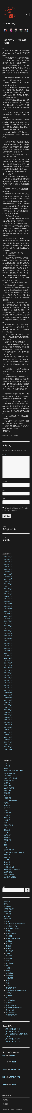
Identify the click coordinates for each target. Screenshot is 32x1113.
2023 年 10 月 (8, 609)
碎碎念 (6, 768)
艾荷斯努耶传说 (9, 850)
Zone (4, 1069)
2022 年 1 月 (8, 660)
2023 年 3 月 (8, 626)
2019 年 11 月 (8, 725)
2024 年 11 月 (8, 576)
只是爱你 (7, 783)
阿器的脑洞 (7, 798)
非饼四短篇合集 (9, 867)
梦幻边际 (7, 808)
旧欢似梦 (7, 855)
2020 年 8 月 (8, 702)
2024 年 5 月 (8, 591)
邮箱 (4, 490)
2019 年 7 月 (8, 734)
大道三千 (7, 847)
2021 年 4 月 (8, 683)
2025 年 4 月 (8, 564)
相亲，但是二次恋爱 (10, 778)
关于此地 (5, 1100)
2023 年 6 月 (8, 618)
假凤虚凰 (7, 864)
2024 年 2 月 (8, 599)
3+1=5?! (6, 860)
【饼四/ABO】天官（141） (12, 1029)
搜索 (3, 887)
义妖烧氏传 (7, 835)
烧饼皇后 (7, 803)
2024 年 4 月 (8, 594)
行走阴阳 (7, 795)
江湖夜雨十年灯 (9, 862)
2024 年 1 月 (8, 601)
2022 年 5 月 (8, 650)
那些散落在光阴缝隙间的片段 (13, 771)
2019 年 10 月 (8, 727)
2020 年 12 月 (8, 692)
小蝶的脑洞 (7, 790)
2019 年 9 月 (8, 730)
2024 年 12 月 (8, 574)
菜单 (27, 15)
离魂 (5, 822)
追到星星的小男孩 (10, 773)
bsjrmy (4, 1062)
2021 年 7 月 (8, 675)
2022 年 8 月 (8, 643)
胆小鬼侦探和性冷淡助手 (12, 869)
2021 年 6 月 (8, 678)
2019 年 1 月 (8, 747)
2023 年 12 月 (8, 604)
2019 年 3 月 (8, 744)
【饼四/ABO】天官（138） (12, 1041)
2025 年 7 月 (8, 557)
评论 (4, 454)
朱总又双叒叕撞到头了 (11, 800)
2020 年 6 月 (8, 707)
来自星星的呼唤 (9, 788)
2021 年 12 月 (8, 663)
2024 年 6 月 (8, 589)
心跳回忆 (7, 810)
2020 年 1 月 (8, 720)
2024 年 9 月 (8, 581)
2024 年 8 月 (8, 584)
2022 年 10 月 (8, 638)
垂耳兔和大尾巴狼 (10, 877)
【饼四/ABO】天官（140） (12, 1031)
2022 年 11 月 (8, 636)
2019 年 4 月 (8, 742)
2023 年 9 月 (8, 611)
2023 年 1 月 (8, 631)
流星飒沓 (7, 830)
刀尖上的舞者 (8, 825)
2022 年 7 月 (8, 646)
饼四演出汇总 (6, 1095)
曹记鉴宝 (7, 818)
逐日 (5, 842)
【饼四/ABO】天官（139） (12, 1039)
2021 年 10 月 (8, 668)
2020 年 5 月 (8, 710)
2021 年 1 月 (8, 690)
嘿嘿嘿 (12, 1055)
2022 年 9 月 (8, 641)
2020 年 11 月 (8, 695)
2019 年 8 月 (8, 732)
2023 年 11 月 (8, 606)
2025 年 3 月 (8, 567)
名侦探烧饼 (7, 813)
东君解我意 (7, 840)
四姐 (5, 845)
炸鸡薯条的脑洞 (9, 780)
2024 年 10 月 (8, 579)
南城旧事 (7, 857)
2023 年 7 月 (8, 616)
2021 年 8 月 (8, 673)
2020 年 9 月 (8, 700)
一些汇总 (7, 766)
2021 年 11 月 (8, 665)
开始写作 (5, 1104)
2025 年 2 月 (8, 569)
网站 (3, 499)
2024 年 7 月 (8, 586)
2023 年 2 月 (8, 628)
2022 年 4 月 (8, 653)
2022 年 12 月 (8, 633)
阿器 (3, 435)
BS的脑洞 (7, 793)
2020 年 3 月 (8, 715)
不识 (5, 827)
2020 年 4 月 (8, 712)
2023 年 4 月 (8, 623)
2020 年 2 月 (8, 717)
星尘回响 (7, 805)
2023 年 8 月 (8, 613)
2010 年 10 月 (8, 749)
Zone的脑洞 (7, 776)
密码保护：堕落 (16, 1069)
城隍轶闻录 (7, 837)
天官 (5, 763)
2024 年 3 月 (8, 596)
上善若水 (16, 435)
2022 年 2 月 (8, 658)
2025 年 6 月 (8, 559)
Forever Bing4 (9, 23)
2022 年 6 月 (8, 648)
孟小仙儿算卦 (8, 872)
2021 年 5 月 (8, 680)
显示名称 (5, 481)
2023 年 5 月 (8, 621)
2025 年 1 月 (8, 571)
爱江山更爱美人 (9, 874)
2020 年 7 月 (8, 705)
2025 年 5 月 (8, 562)
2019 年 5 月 (8, 739)
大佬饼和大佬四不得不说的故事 (14, 852)
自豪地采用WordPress (16, 1109)
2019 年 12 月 (8, 722)
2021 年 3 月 (8, 685)
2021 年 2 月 (8, 688)
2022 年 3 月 (8, 655)
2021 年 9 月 (8, 670)
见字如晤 (7, 820)
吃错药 (6, 832)
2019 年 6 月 (8, 737)
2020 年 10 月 (8, 697)
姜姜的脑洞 (7, 785)
